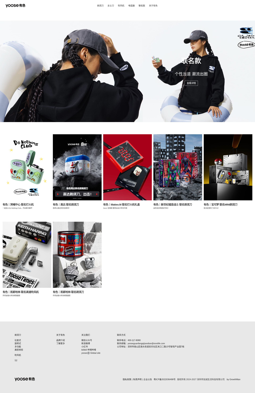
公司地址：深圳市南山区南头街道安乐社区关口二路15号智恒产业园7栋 (150, 347)
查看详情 (191, 83)
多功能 (18, 347)
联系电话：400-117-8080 (129, 340)
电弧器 (131, 6)
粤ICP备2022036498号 (165, 379)
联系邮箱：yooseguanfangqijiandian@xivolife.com (141, 343)
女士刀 (111, 6)
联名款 (142, 6)
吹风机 (121, 6)
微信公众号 (86, 340)
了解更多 (60, 343)
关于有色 (153, 6)
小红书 (84, 347)
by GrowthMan (233, 379)
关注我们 (85, 335)
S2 (16, 360)
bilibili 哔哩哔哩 (88, 350)
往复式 (18, 340)
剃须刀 (100, 6)
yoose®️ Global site (90, 353)
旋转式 (18, 343)
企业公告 (147, 379)
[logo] (15, 5)
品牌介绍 (60, 340)
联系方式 (121, 335)
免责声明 (137, 379)
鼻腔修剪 (19, 350)
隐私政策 (127, 379)
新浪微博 (85, 343)
